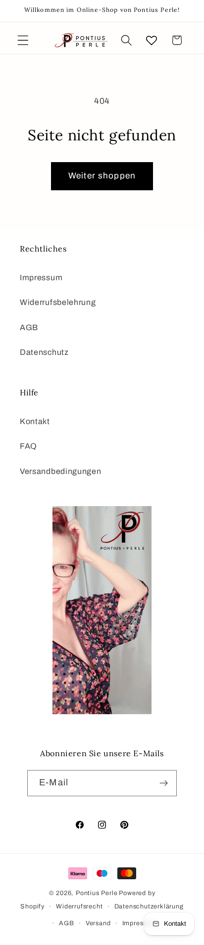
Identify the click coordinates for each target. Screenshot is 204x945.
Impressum (41, 277)
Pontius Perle (96, 893)
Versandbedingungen (60, 471)
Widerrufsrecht (79, 906)
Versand (98, 923)
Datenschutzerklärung (149, 906)
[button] (23, 40)
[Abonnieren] (163, 783)
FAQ (28, 446)
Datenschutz (44, 352)
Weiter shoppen (102, 175)
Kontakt (35, 421)
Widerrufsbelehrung (58, 302)
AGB (29, 327)
